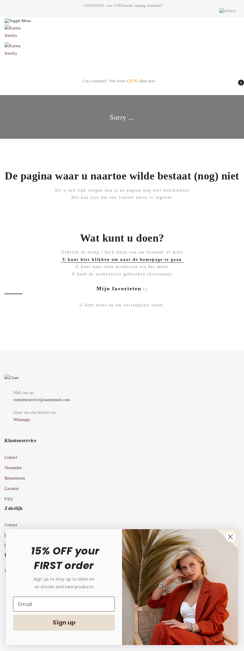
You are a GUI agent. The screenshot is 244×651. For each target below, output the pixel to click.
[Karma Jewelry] (122, 33)
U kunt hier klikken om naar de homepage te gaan (122, 259)
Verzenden (13, 468)
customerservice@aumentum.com (41, 400)
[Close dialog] (230, 537)
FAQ (8, 499)
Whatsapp (21, 419)
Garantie (11, 488)
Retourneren (14, 478)
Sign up (64, 622)
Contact (10, 457)
